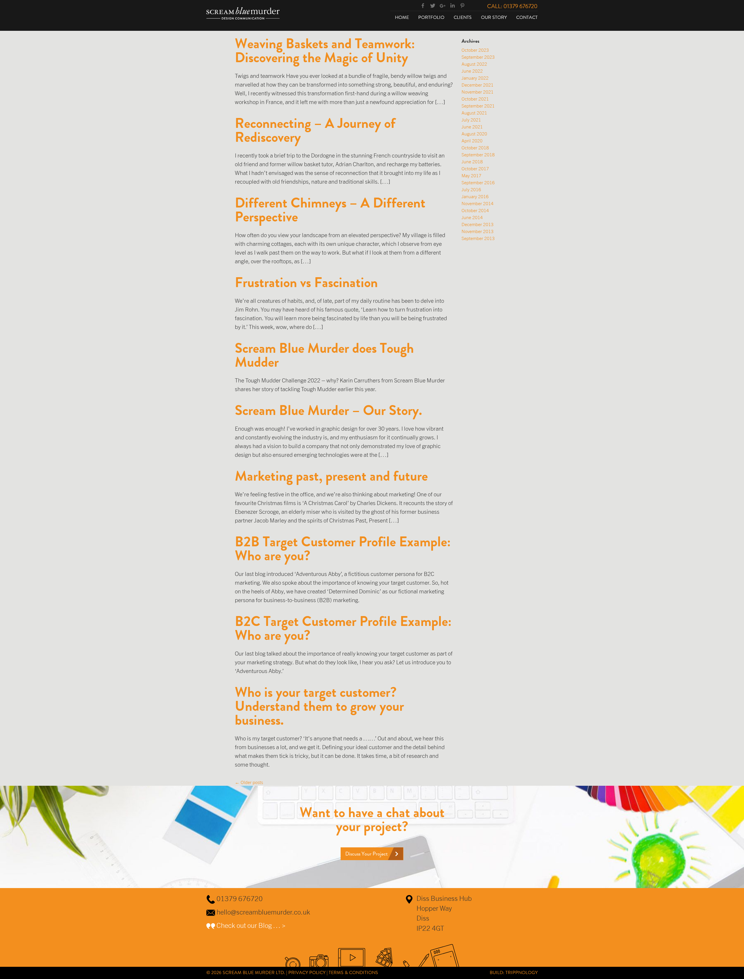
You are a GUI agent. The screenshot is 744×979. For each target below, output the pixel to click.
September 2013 (478, 238)
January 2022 (475, 77)
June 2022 (472, 71)
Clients (463, 17)
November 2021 (477, 91)
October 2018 (475, 147)
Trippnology (521, 972)
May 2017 (471, 175)
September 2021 (478, 105)
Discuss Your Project (366, 853)
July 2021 (471, 119)
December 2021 (477, 84)
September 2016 (478, 182)
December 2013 (477, 224)
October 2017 (475, 168)
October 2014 (475, 210)
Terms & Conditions (353, 972)
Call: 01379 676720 (512, 6)
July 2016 (471, 189)
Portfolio (431, 17)
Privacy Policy (307, 972)
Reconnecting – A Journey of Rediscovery (315, 130)
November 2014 (477, 203)
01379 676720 (240, 898)
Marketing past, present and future (331, 476)
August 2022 (474, 64)
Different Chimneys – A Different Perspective (330, 210)
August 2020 (474, 133)
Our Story (494, 17)
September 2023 (478, 57)
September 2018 (478, 154)
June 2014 (472, 217)
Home (402, 17)
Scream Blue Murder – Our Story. (328, 410)
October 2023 (475, 50)
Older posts (249, 782)
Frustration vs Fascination (306, 282)
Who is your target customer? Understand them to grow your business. (319, 706)
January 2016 (475, 196)
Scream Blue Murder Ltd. (254, 972)
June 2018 (472, 161)
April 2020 (472, 140)
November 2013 (477, 231)
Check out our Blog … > (251, 925)
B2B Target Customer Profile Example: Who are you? (343, 549)
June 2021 (472, 126)
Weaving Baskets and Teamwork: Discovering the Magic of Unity (325, 51)
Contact (527, 17)
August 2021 (474, 112)
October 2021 (475, 98)
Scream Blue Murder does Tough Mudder (324, 355)
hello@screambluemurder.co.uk (263, 912)
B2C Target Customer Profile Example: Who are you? (343, 628)
